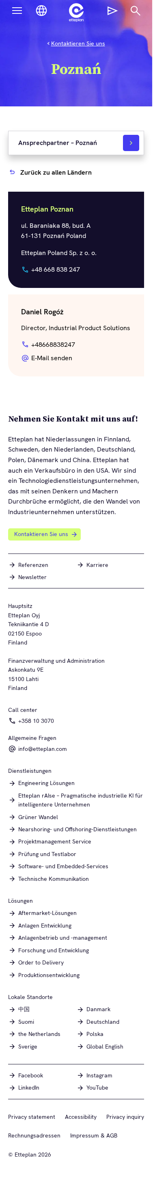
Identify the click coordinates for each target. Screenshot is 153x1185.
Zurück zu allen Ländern (56, 172)
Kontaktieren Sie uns (78, 43)
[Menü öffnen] (17, 10)
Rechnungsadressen (34, 1135)
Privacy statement (31, 1116)
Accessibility (81, 1116)
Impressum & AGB (93, 1135)
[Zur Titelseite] (76, 12)
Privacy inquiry (125, 1116)
